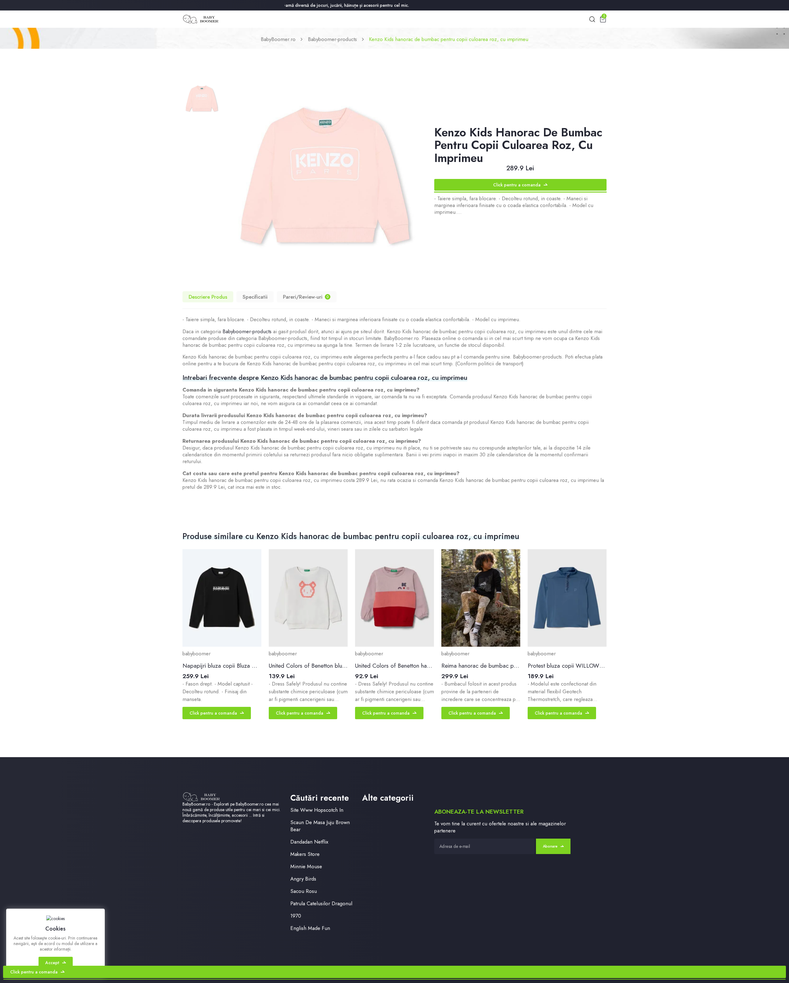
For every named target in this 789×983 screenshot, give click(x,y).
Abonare (550, 846)
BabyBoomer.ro (278, 39)
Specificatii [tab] (255, 297)
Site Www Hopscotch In (316, 810)
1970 (295, 915)
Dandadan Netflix (309, 841)
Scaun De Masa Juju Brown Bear (320, 826)
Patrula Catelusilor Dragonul (321, 903)
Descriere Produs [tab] (208, 297)
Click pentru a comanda (517, 185)
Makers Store (305, 854)
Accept (52, 963)
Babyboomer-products (332, 39)
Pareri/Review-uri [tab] (306, 297)
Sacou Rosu (303, 891)
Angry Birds (303, 878)
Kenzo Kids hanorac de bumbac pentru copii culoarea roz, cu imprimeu (448, 39)
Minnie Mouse (306, 866)
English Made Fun (310, 928)
